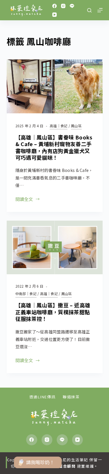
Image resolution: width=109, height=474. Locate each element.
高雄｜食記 (58, 125)
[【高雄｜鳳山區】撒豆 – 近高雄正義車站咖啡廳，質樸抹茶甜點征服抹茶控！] (55, 248)
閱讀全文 (24, 199)
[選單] (100, 10)
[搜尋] (89, 10)
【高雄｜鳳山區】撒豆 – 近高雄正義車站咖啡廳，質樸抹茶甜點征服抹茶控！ (52, 311)
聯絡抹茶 (71, 397)
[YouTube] (54, 14)
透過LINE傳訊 (42, 397)
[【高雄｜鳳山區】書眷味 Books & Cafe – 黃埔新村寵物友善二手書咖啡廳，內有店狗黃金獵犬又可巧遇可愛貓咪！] (55, 86)
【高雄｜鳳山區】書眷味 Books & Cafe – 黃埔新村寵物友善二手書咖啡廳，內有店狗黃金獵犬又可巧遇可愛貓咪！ (53, 147)
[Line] (72, 6)
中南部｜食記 (26, 293)
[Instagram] (63, 6)
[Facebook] (54, 6)
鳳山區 (76, 125)
